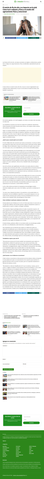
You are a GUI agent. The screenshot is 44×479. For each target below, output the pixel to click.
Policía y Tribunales (32, 446)
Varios (30, 452)
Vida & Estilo (31, 453)
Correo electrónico (6, 364)
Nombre (4, 359)
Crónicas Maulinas (6, 450)
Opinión (17, 456)
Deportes (4, 456)
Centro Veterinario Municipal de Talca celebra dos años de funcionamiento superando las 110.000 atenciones (14, 326)
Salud (30, 449)
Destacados (18, 446)
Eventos (17, 450)
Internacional (18, 452)
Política (30, 447)
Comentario (5, 345)
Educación (18, 449)
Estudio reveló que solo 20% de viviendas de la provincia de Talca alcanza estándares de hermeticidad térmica (22, 464)
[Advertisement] (22, 48)
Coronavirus (5, 449)
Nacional (6, 4)
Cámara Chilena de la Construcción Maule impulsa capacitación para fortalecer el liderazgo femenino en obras (22, 467)
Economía (17, 447)
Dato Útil (4, 453)
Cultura (4, 452)
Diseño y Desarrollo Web (18, 475)
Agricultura (5, 446)
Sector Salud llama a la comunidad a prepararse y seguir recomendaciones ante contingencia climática (14, 332)
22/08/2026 (11, 101)
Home (3, 4)
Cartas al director (6, 447)
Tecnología (31, 450)
